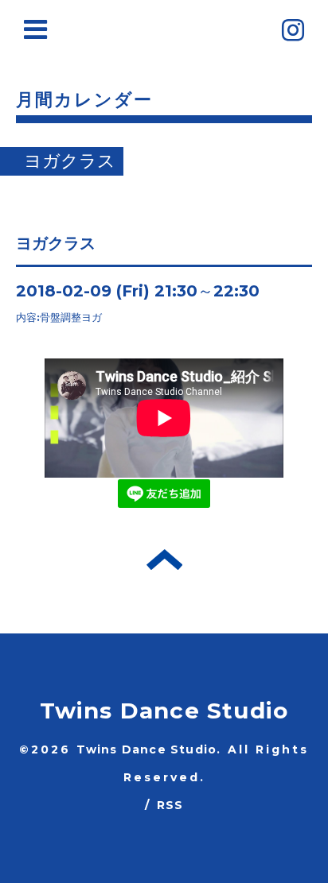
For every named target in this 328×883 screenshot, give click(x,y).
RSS (170, 805)
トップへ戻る (164, 559)
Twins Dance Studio (164, 710)
